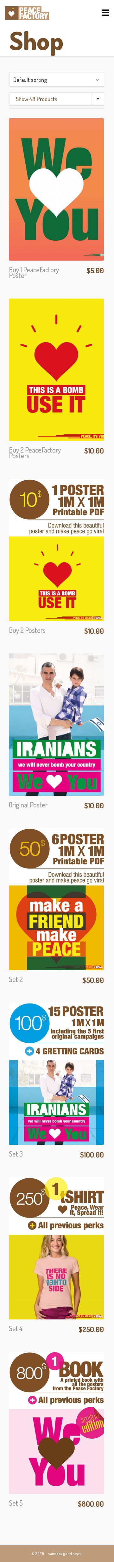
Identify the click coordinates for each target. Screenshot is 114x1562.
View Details (56, 222)
